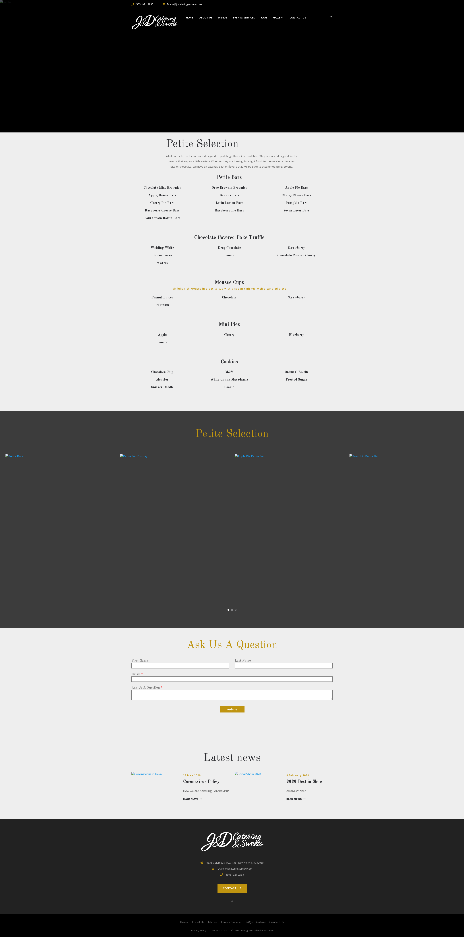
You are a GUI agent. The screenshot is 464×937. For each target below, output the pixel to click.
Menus (222, 17)
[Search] (331, 19)
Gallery (278, 17)
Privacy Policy (198, 930)
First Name (139, 660)
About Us (205, 17)
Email (135, 674)
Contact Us (297, 17)
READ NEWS (191, 799)
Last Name (243, 660)
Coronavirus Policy (201, 782)
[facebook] (232, 901)
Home (190, 17)
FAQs (264, 17)
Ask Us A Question (145, 687)
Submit (232, 709)
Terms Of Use (219, 930)
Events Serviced (244, 17)
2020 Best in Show (304, 782)
